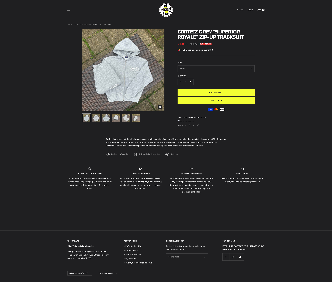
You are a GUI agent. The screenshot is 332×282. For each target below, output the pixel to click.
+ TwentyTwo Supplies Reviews (138, 263)
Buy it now (216, 100)
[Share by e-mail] (198, 125)
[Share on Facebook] (185, 125)
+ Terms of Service (132, 254)
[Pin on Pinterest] (189, 125)
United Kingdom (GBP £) (78, 273)
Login (250, 10)
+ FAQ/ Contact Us (132, 246)
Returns (174, 154)
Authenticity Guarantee (149, 154)
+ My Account (130, 258)
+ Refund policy (131, 250)
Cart (260, 10)
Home (69, 24)
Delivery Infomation (120, 154)
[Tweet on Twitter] (193, 125)
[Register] (204, 257)
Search (240, 10)
